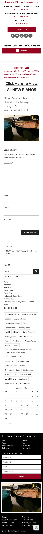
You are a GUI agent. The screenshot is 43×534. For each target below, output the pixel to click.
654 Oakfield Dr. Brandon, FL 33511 (22, 14)
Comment (8, 163)
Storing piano (28, 370)
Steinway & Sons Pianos (13, 296)
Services (24, 441)
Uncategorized (25, 374)
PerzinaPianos (30, 341)
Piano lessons (10, 357)
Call (14, 46)
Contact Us (21, 30)
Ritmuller (7, 285)
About (4, 443)
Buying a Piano (20, 319)
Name (6, 195)
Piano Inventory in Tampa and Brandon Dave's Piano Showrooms (20, 351)
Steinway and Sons (12, 370)
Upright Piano (10, 379)
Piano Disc (8, 293)
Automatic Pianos (12, 314)
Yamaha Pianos (10, 299)
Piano (16, 345)
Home (4, 441)
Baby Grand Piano (29, 314)
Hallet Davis (8, 290)
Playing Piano (23, 361)
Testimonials (26, 448)
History (16, 332)
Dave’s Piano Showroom (21, 2)
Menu (24, 50)
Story (7, 374)
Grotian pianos (24, 328)
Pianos (21, 357)
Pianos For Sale (21, 67)
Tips (14, 374)
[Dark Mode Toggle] (36, 527)
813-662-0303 (22, 17)
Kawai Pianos (28, 332)
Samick (22, 365)
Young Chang (25, 383)
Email (6, 208)
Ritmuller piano (11, 365)
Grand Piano (10, 328)
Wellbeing (23, 379)
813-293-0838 (22, 24)
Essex (25, 323)
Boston (8, 319)
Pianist (8, 345)
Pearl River (8, 287)
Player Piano (10, 361)
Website (7, 220)
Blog (23, 443)
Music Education (25, 336)
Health (7, 332)
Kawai (6, 282)
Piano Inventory (7, 445)
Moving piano (10, 336)
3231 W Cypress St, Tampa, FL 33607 (22, 7)
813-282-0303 (22, 10)
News (7, 341)
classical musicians (12, 323)
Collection (5, 448)
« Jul (10, 423)
